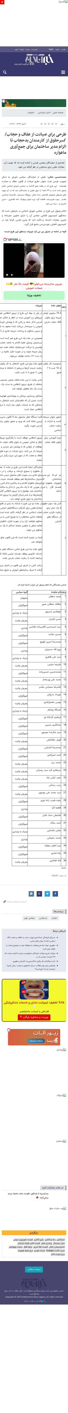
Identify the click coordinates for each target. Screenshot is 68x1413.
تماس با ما (35, 49)
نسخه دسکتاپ (34, 1269)
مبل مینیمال (59, 1243)
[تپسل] (3, 101)
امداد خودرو (39, 1250)
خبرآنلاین (34, 60)
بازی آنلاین (39, 1240)
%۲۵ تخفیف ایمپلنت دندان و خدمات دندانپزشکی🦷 (34, 1004)
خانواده (31, 112)
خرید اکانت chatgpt (55, 1250)
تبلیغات (22, 49)
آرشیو (16, 49)
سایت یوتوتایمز (15, 1247)
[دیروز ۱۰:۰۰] (58, 1197)
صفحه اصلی (57, 112)
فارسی (63, 49)
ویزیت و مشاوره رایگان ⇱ (34, 1017)
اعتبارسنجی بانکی (57, 1247)
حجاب (54, 918)
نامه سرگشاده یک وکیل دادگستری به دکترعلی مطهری (34, 961)
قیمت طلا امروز (40, 1247)
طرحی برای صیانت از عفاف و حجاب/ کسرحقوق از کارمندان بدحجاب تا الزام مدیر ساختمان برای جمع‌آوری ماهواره (35, 143)
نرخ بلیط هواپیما (25, 1250)
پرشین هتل (46, 1243)
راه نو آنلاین (50, 1240)
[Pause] (7, 275)
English (51, 49)
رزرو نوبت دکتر (58, 1254)
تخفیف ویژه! (34, 295)
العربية (57, 49)
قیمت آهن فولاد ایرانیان (28, 1243)
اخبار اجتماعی (44, 112)
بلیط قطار (27, 1247)
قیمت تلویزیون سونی (23, 1240)
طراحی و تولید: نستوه (32, 1301)
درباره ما (28, 49)
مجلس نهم (29, 918)
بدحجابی (43, 918)
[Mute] (12, 275)
